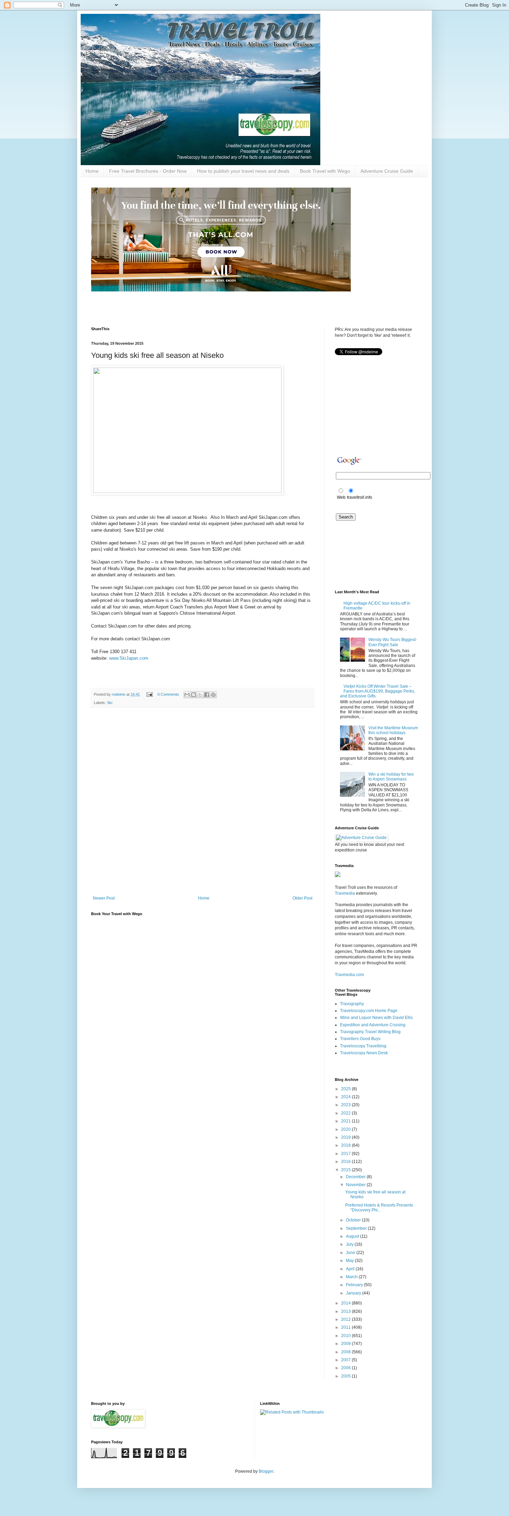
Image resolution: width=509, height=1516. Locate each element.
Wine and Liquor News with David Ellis (376, 1017)
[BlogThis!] (193, 694)
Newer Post (104, 898)
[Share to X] (200, 694)
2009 (346, 1343)
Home (92, 171)
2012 (346, 1319)
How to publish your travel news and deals (243, 171)
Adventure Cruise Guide (386, 171)
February (355, 1284)
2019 (346, 1137)
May (350, 1260)
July (350, 1244)
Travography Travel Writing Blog (370, 1031)
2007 (346, 1359)
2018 (346, 1145)
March (352, 1276)
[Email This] (187, 694)
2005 (346, 1376)
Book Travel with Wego (325, 171)
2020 (346, 1129)
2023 (346, 1104)
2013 (346, 1311)
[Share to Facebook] (206, 694)
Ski (109, 703)
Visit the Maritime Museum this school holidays (393, 730)
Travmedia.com (349, 974)
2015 (346, 1169)
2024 (346, 1096)
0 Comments (168, 694)
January (354, 1293)
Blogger (266, 1471)
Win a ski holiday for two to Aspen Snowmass (391, 777)
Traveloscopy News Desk (364, 1052)
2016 (346, 1161)
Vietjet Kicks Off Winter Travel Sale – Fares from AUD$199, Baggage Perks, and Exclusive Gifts (377, 691)
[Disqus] (202, 803)
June (351, 1252)
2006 (346, 1367)
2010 (346, 1335)
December (356, 1176)
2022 (346, 1113)
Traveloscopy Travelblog (363, 1046)
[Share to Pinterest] (213, 694)
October (354, 1220)
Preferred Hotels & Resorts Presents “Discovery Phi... (379, 1207)
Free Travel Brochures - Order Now (148, 171)
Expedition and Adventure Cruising (372, 1024)
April (351, 1268)
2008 (346, 1352)
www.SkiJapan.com (128, 658)
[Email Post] (149, 694)
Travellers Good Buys (360, 1038)
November (356, 1184)
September (357, 1228)
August (353, 1236)
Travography (352, 1003)
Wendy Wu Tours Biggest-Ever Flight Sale (392, 642)
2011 (346, 1327)
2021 (346, 1121)
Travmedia (345, 893)
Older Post (302, 898)
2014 (346, 1303)
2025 (346, 1088)
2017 (346, 1153)
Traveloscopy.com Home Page (369, 1010)
